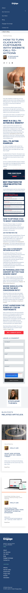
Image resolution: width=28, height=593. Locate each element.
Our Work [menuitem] (5, 554)
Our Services (6, 11)
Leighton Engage (7, 329)
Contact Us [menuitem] (6, 560)
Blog (3, 19)
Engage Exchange (7, 23)
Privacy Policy (18, 588)
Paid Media (13, 496)
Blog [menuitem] (4, 556)
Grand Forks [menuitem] (6, 571)
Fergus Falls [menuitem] (6, 573)
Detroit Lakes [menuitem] (7, 569)
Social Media (7, 496)
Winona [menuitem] (5, 567)
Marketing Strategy (7, 35)
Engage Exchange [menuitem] (8, 558)
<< (5, 31)
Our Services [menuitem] (6, 552)
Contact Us (5, 27)
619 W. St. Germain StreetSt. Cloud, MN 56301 (9, 544)
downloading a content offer (16, 133)
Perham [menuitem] (5, 575)
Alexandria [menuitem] (6, 577)
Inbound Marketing (8, 444)
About (3, 8)
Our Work (4, 15)
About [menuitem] (5, 550)
